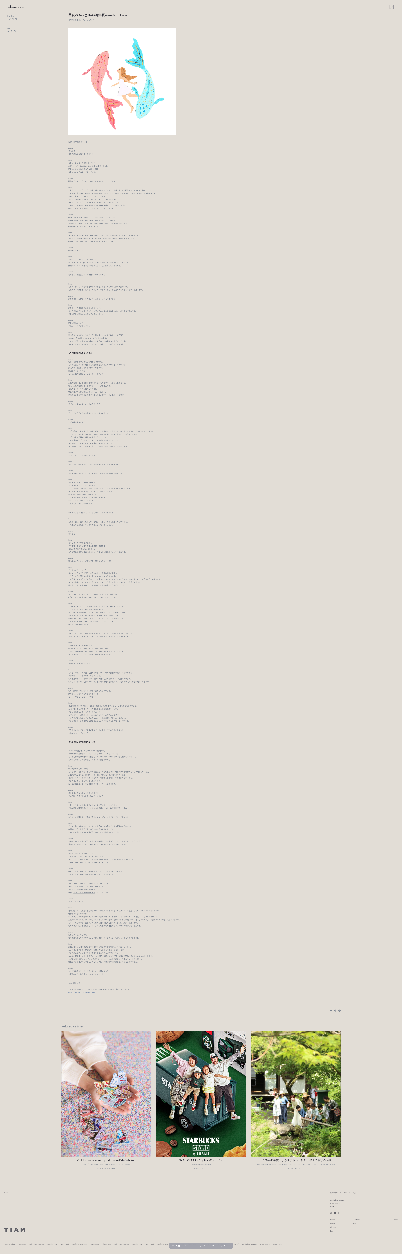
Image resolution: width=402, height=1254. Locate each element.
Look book (356, 1220)
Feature (332, 1220)
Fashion (332, 1223)
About (396, 1220)
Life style (333, 1227)
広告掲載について (335, 1193)
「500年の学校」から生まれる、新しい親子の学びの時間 (295, 1160)
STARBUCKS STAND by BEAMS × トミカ (201, 1160)
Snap (354, 1223)
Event (332, 1231)
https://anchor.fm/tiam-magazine (81, 992)
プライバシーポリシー (351, 1193)
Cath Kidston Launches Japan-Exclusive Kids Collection (106, 1160)
